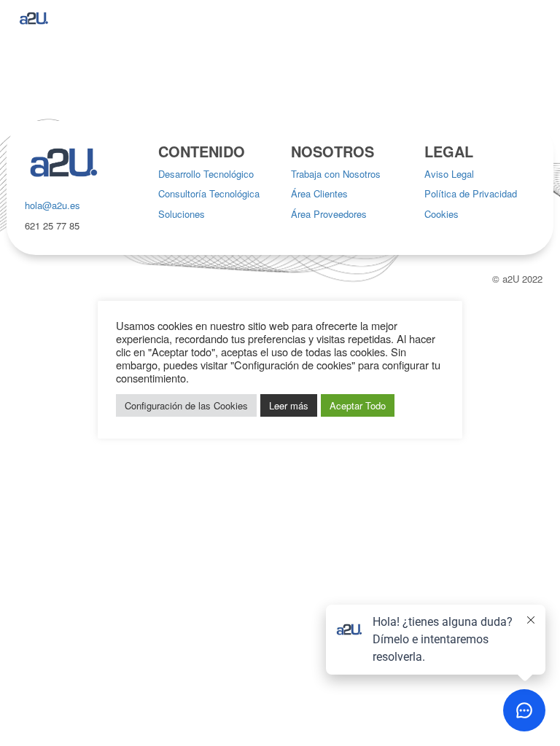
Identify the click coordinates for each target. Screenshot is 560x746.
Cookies (441, 214)
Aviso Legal (449, 174)
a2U (510, 279)
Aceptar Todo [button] (358, 405)
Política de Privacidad (470, 193)
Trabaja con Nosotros (336, 174)
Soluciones (181, 214)
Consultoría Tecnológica (209, 193)
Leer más (288, 405)
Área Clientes (319, 193)
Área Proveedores (329, 214)
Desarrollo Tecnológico (206, 174)
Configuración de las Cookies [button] (186, 405)
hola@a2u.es (52, 205)
